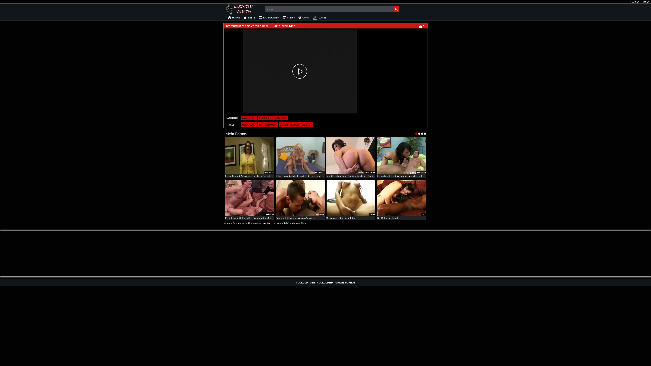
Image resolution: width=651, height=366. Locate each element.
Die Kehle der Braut (387, 218)
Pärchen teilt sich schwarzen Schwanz (295, 218)
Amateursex (249, 117)
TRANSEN (634, 1)
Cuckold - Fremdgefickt (273, 117)
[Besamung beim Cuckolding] (350, 198)
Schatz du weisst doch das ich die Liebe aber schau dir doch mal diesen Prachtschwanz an (322, 176)
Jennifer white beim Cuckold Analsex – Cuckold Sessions (356, 176)
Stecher (306, 124)
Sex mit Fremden (289, 124)
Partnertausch (268, 124)
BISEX (646, 1)
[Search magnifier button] (396, 9)
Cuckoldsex (249, 124)
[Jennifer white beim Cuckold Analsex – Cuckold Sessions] (350, 155)
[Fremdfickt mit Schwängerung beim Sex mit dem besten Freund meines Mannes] (249, 155)
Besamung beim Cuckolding (341, 218)
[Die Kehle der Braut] (401, 198)
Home (226, 223)
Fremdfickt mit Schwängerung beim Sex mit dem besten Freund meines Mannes (266, 176)
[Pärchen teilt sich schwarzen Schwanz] (300, 198)
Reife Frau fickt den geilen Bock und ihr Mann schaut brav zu (256, 218)
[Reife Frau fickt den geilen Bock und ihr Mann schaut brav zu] (249, 198)
